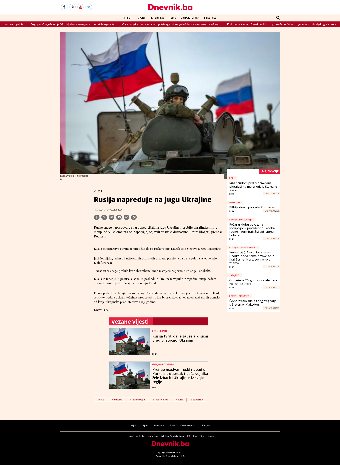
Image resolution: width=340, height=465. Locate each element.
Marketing (140, 436)
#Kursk (180, 399)
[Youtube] (80, 7)
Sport (141, 17)
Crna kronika (187, 425)
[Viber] (134, 217)
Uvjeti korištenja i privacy (172, 436)
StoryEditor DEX (175, 456)
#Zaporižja (197, 399)
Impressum (153, 436)
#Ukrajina (117, 399)
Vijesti (128, 17)
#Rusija (100, 399)
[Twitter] (89, 7)
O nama (129, 436)
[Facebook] (64, 7)
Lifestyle (210, 17)
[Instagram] (72, 7)
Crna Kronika (190, 17)
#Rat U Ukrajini (138, 399)
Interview (157, 17)
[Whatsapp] (126, 217)
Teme (172, 17)
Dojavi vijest (198, 436)
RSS (188, 436)
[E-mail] (119, 217)
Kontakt (210, 436)
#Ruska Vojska (161, 399)
